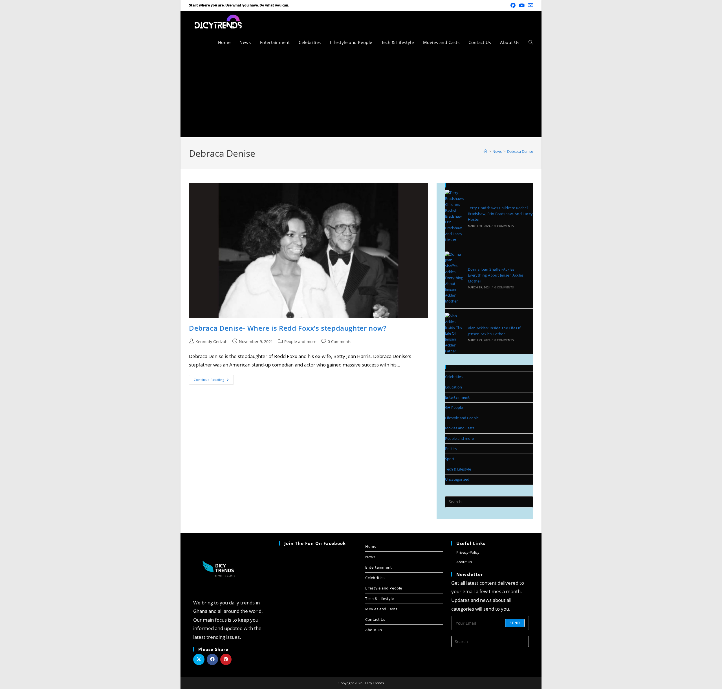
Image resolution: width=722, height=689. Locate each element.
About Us (373, 629)
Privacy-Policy (467, 552)
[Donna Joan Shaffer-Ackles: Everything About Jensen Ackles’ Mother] (454, 277)
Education (453, 387)
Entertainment (457, 397)
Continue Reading (214, 378)
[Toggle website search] (530, 42)
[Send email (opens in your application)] (529, 5)
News (370, 556)
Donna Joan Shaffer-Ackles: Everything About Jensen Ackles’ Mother (496, 275)
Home (370, 546)
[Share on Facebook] (212, 659)
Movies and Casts (459, 427)
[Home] (485, 151)
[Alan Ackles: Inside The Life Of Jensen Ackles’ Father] (454, 333)
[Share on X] (198, 659)
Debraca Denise (520, 151)
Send (515, 622)
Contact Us (375, 619)
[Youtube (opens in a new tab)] (521, 5)
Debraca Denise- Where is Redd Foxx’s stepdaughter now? (287, 328)
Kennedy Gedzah (211, 341)
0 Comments (339, 341)
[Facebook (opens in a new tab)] (513, 5)
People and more (300, 341)
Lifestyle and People (462, 417)
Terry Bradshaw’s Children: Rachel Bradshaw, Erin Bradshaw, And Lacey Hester (500, 213)
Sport (449, 458)
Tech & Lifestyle (458, 469)
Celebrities (454, 376)
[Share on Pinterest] (226, 659)
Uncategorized (457, 479)
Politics (451, 448)
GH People (454, 407)
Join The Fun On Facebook (315, 543)
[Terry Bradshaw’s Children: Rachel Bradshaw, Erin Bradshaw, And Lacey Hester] (454, 216)
